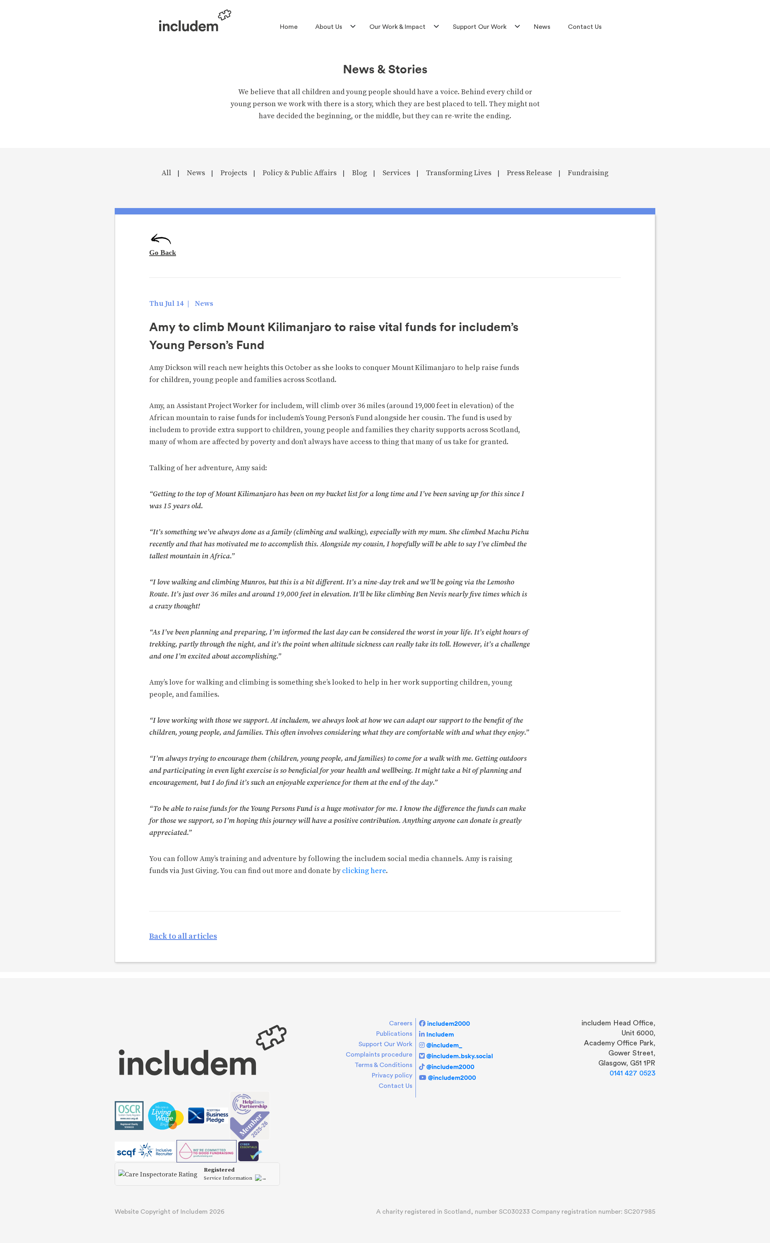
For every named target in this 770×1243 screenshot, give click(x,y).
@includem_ (444, 1045)
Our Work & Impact (397, 27)
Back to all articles (183, 937)
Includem (440, 1034)
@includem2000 (450, 1067)
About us (328, 27)
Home (289, 27)
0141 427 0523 (632, 1073)
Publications (394, 1034)
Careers (400, 1023)
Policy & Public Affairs (299, 173)
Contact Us (585, 27)
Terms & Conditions (383, 1065)
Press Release (529, 173)
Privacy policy (392, 1075)
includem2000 (448, 1023)
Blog (359, 173)
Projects (234, 173)
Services (396, 173)
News (542, 27)
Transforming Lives (458, 173)
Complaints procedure (379, 1054)
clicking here (364, 870)
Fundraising (588, 173)
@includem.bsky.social (459, 1056)
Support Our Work (480, 27)
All (166, 173)
